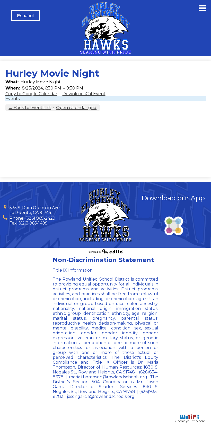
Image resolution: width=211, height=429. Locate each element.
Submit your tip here (189, 421)
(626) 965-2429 (40, 218)
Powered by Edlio (105, 251)
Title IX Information (73, 270)
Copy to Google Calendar (31, 93)
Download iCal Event (84, 93)
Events (12, 98)
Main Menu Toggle (202, 8)
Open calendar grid (76, 107)
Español (25, 15)
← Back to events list (29, 107)
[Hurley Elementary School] (105, 28)
